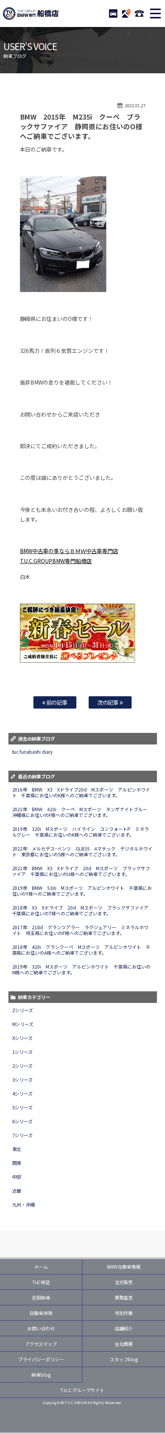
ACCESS (126, 13)
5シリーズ (22, 1107)
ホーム (41, 1266)
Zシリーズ (22, 1010)
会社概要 (124, 1343)
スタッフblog (124, 1359)
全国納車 (41, 1297)
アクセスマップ (41, 1343)
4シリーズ (22, 1093)
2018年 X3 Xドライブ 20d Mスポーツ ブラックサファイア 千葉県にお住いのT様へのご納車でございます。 (82, 910)
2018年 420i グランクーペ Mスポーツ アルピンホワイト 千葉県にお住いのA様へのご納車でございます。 (81, 950)
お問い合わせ (41, 1328)
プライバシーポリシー (41, 1359)
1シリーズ (22, 1051)
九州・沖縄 (23, 1204)
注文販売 (124, 1282)
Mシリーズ (23, 1024)
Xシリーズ (22, 1038)
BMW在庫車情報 (124, 1266)
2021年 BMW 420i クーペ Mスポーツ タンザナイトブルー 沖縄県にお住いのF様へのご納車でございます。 (82, 812)
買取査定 (124, 1297)
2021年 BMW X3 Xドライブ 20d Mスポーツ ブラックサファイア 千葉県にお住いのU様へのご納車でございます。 (81, 871)
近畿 (16, 1190)
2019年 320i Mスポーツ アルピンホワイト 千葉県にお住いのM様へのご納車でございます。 (81, 969)
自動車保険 (41, 1313)
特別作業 (124, 1313)
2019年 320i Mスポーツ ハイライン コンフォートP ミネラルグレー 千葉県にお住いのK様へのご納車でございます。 (80, 831)
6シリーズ (22, 1121)
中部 (16, 1176)
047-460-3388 (139, 13)
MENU (155, 13)
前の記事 (56, 702)
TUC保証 (41, 1282)
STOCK (113, 13)
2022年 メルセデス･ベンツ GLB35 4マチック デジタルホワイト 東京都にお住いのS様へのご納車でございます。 (82, 851)
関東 (16, 1163)
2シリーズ (22, 1065)
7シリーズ (22, 1135)
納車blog (41, 1374)
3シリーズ (22, 1079)
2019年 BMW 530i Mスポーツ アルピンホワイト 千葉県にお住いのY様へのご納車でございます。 (82, 890)
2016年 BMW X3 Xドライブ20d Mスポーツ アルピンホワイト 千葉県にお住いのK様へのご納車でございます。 (81, 792)
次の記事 (108, 702)
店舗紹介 (124, 1328)
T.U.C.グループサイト (82, 1390)
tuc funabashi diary (32, 751)
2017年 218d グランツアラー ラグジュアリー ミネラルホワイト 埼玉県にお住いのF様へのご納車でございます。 (80, 930)
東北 (16, 1149)
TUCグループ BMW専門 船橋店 (30, 13)
